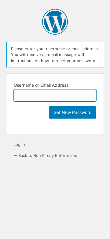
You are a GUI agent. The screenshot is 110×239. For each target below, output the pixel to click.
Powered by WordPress (55, 22)
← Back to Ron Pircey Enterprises (45, 155)
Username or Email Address (41, 85)
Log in (19, 144)
